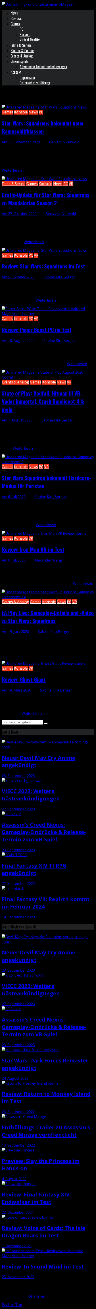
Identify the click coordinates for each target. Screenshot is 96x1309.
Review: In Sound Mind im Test (43, 1266)
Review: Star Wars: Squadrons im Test (43, 266)
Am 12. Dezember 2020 (21, 142)
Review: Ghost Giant (24, 679)
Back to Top (12, 1304)
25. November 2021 (18, 1276)
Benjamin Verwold (64, 142)
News (14, 13)
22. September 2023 (18, 883)
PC (21, 29)
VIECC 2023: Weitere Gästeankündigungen (31, 794)
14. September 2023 (18, 917)
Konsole (25, 34)
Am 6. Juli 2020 (14, 496)
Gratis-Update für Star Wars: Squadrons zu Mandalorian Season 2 (46, 199)
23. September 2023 (18, 849)
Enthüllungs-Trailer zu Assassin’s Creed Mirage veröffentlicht (46, 1131)
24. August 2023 (15, 1078)
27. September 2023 (18, 809)
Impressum (27, 77)
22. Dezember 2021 (18, 1212)
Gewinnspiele (19, 61)
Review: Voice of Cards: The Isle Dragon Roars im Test (43, 1231)
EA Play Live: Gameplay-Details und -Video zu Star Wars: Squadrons (48, 617)
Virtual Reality (30, 40)
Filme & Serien (21, 45)
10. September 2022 (18, 1145)
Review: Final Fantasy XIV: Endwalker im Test (36, 1198)
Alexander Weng (48, 560)
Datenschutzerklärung (35, 82)
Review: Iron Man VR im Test (33, 549)
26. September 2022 (18, 1111)
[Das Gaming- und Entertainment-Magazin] (38, 4)
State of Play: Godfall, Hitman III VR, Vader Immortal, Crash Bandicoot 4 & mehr (43, 401)
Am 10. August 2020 (18, 340)
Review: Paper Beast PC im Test (36, 330)
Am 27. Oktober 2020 (19, 213)
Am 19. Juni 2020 (15, 631)
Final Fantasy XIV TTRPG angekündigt (34, 869)
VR (71, 183)
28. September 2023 (18, 775)
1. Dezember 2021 (17, 1245)
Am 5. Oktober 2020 (18, 277)
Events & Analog (22, 56)
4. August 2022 (14, 1178)
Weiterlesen (12, 170)
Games (15, 23)
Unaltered (36, 1296)
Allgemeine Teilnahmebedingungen (43, 66)
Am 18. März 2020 (16, 690)
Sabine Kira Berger (59, 277)
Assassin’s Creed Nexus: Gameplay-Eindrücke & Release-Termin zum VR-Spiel (44, 832)
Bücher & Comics (22, 50)
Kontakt (16, 72)
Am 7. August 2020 (17, 420)
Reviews (16, 18)
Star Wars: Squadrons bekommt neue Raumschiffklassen (42, 127)
